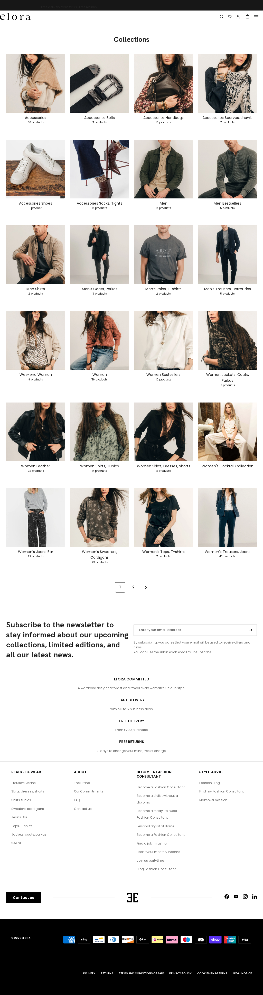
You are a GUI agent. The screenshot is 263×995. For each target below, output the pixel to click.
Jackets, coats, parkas (28, 834)
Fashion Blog (209, 783)
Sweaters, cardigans (27, 809)
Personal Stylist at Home (155, 826)
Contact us (83, 809)
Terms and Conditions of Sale (141, 973)
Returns (107, 973)
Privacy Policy (180, 973)
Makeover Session (213, 800)
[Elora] (15, 16)
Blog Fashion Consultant (156, 869)
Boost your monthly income (158, 852)
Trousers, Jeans (23, 783)
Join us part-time (150, 860)
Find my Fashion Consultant (221, 791)
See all (16, 843)
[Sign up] (250, 630)
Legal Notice (242, 973)
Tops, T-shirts (21, 826)
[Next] (146, 587)
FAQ (77, 800)
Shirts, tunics (21, 800)
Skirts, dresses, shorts (27, 791)
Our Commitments (88, 791)
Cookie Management (212, 973)
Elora (26, 938)
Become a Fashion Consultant (161, 787)
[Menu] (256, 16)
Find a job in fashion (152, 843)
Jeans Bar (19, 817)
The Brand (82, 783)
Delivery (89, 973)
